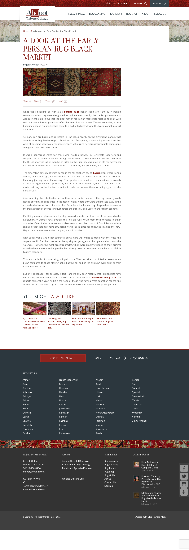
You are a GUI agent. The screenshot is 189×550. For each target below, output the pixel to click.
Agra (25, 384)
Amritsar (27, 388)
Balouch (27, 400)
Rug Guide (160, 14)
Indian (62, 404)
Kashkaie (63, 420)
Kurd (98, 384)
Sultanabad (138, 396)
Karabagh (64, 412)
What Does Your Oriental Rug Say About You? (104, 321)
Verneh (136, 416)
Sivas (134, 384)
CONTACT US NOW (61, 358)
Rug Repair (115, 14)
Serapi (135, 379)
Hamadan (64, 388)
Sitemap (108, 485)
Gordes (63, 384)
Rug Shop (132, 14)
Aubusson (28, 392)
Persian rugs (71, 111)
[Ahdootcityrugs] (37, 15)
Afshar (26, 379)
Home (27, 31)
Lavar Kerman (103, 388)
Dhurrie (27, 420)
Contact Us (110, 482)
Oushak (100, 416)
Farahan (27, 433)
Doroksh (27, 425)
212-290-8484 (118, 3)
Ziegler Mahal (139, 420)
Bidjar (26, 408)
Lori (98, 396)
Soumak (136, 388)
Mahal (99, 400)
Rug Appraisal (76, 14)
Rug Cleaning (97, 14)
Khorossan (64, 433)
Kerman (63, 425)
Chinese (27, 412)
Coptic (26, 416)
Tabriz (96, 172)
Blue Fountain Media (157, 517)
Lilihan (99, 392)
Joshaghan (64, 408)
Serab (99, 433)
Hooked (63, 400)
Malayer (100, 404)
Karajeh (63, 416)
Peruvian (100, 420)
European (28, 429)
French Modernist (68, 379)
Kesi (61, 429)
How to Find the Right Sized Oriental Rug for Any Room (83, 321)
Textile (135, 408)
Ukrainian (137, 412)
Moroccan (101, 408)
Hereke (63, 392)
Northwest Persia (105, 412)
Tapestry (137, 404)
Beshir (26, 404)
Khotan (99, 379)
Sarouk (99, 425)
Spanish (136, 392)
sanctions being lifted (104, 277)
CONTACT (158, 3)
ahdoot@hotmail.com (34, 471)
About (146, 14)
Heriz (62, 396)
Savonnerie (101, 429)
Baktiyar (27, 396)
